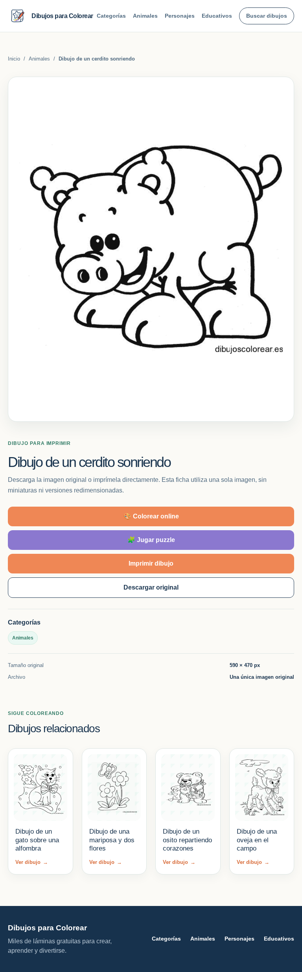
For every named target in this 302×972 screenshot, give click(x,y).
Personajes (180, 16)
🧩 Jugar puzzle (151, 540)
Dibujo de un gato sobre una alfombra (37, 840)
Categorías (111, 16)
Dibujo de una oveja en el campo (257, 840)
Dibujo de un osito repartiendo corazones (187, 840)
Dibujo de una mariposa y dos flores (111, 840)
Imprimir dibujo (151, 563)
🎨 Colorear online (151, 516)
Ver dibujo (31, 862)
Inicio (14, 59)
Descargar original (151, 587)
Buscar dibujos (266, 16)
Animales (145, 16)
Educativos (217, 16)
